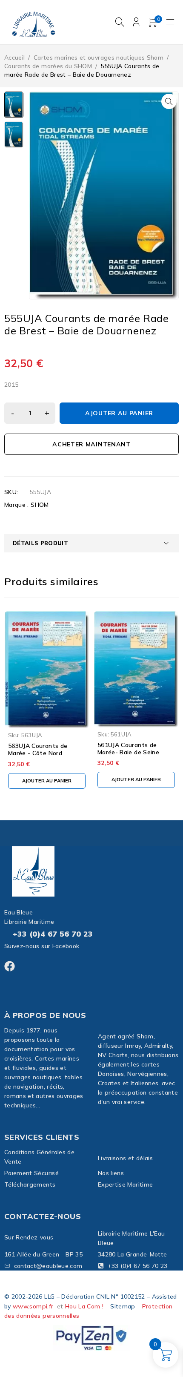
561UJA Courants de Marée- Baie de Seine (128, 748)
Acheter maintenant (91, 444)
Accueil (14, 57)
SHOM (40, 505)
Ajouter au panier (119, 413)
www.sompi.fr (33, 1306)
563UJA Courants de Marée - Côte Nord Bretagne (37, 753)
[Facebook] (9, 966)
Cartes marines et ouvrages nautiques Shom (98, 57)
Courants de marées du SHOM (48, 66)
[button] (169, 101)
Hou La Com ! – (87, 1306)
